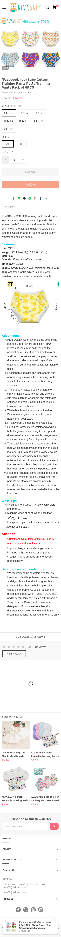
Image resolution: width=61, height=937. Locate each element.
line (19, 198)
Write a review (14, 653)
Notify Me (30, 184)
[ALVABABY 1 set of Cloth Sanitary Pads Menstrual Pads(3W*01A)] (45, 779)
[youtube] (34, 909)
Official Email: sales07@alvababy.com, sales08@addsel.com (23, 886)
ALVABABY (8, 879)
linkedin (45, 198)
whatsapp (29, 198)
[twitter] (26, 909)
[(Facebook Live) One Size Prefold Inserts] (16, 735)
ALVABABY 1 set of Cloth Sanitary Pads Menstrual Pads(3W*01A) (45, 798)
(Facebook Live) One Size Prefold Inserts (13, 754)
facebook (13, 198)
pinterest (35, 198)
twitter (24, 198)
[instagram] (41, 909)
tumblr (40, 198)
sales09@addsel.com (14, 892)
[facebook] (19, 909)
